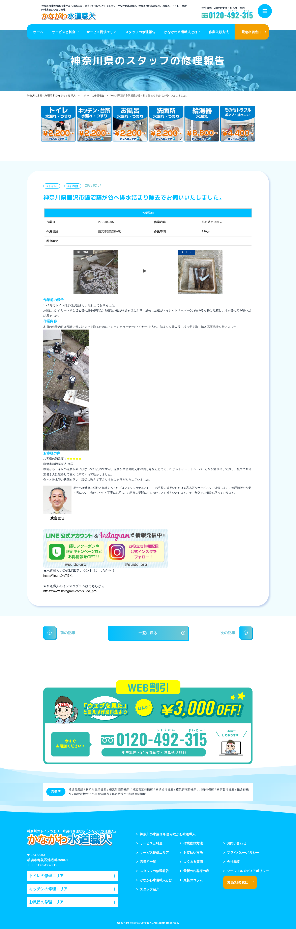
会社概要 (233, 861)
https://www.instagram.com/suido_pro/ (70, 591)
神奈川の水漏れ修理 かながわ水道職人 (168, 834)
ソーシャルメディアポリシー (248, 871)
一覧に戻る (148, 633)
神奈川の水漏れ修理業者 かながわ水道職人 (51, 95)
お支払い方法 (193, 852)
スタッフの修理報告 (140, 32)
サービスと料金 (63, 32)
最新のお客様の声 (196, 871)
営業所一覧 (148, 861)
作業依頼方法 (219, 32)
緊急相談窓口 (252, 32)
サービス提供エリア (102, 32)
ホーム (38, 32)
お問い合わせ (236, 843)
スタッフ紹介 (149, 889)
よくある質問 (193, 861)
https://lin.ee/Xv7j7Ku (58, 575)
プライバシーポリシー (243, 852)
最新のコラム (193, 880)
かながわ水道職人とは (181, 32)
